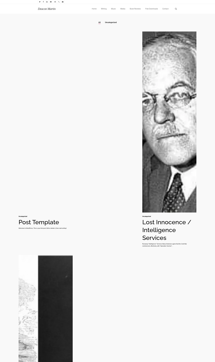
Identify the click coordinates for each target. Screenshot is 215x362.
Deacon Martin (47, 8)
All (99, 22)
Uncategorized (111, 22)
